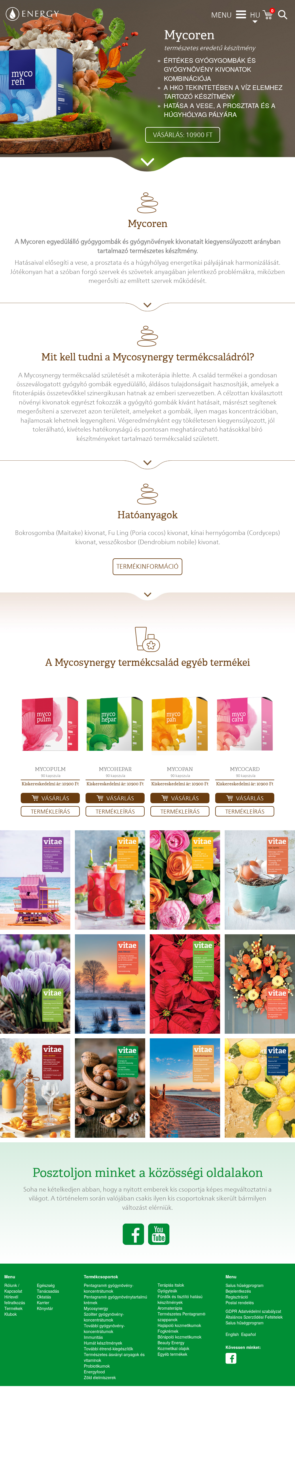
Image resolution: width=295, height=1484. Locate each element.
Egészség (46, 1285)
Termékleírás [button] (50, 811)
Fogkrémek (168, 1331)
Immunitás (93, 1337)
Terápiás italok (171, 1285)
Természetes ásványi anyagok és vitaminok (114, 1357)
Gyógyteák (167, 1291)
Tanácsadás (48, 1291)
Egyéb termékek (172, 1354)
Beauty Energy (171, 1342)
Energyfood (94, 1372)
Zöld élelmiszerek (100, 1377)
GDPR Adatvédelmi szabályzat (253, 1311)
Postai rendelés (240, 1302)
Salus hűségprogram (245, 1285)
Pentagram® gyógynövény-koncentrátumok (109, 1288)
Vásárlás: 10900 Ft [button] (182, 135)
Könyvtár (45, 1308)
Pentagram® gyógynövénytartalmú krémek (115, 1299)
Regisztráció (237, 1297)
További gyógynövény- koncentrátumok (104, 1328)
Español (248, 1334)
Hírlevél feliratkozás (14, 1299)
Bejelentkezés (238, 1291)
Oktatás (44, 1297)
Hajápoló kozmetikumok (179, 1325)
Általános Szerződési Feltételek (254, 1317)
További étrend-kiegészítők (108, 1348)
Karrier (43, 1302)
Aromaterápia (170, 1308)
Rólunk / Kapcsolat (13, 1288)
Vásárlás (55, 798)
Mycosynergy (96, 1308)
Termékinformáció (147, 566)
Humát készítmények (103, 1343)
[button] (50, 725)
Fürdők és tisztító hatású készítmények (180, 1299)
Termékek (13, 1308)
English (232, 1334)
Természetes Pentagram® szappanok (181, 1316)
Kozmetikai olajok (173, 1348)
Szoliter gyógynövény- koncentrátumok (104, 1317)
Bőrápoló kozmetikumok (179, 1337)
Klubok (10, 1314)
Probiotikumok (97, 1366)
